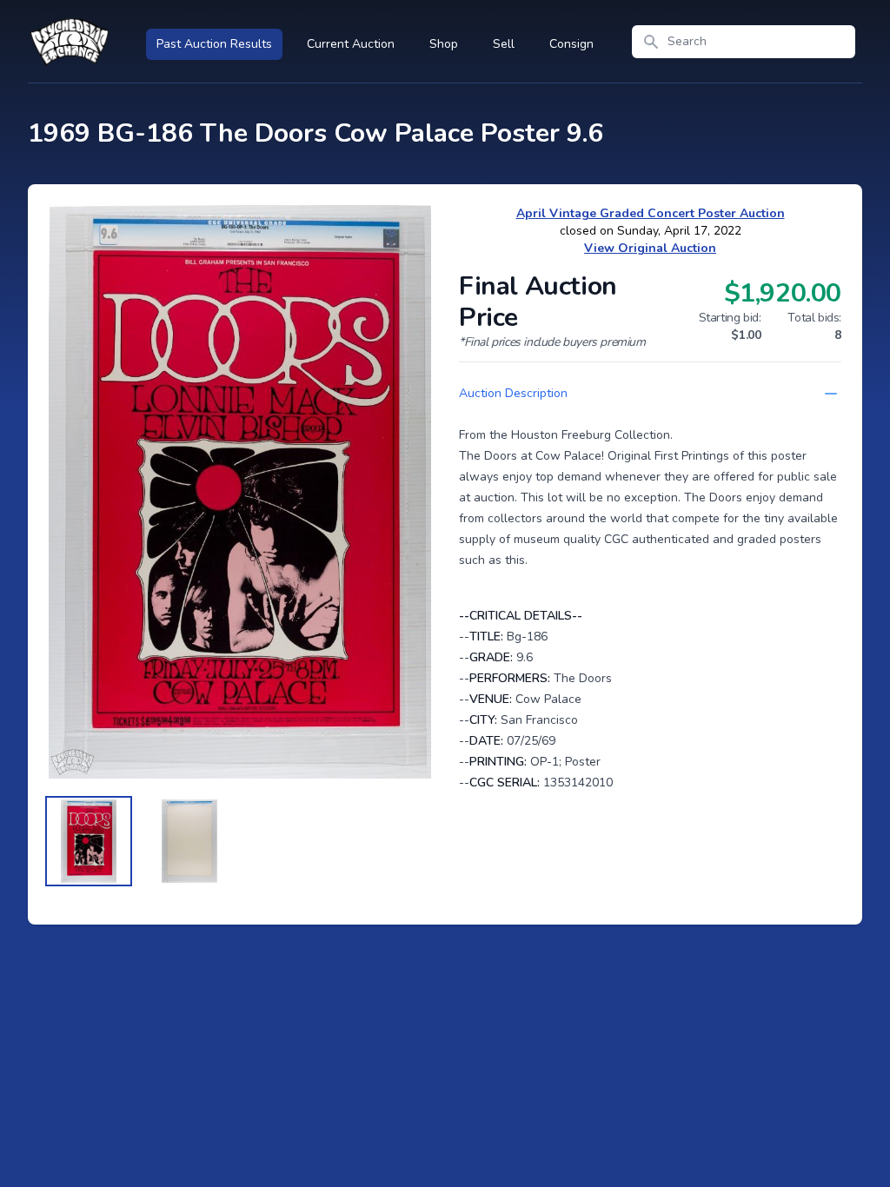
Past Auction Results (214, 44)
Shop (443, 44)
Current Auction (351, 44)
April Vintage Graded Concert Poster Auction (650, 213)
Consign (571, 44)
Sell (504, 44)
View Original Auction (650, 248)
